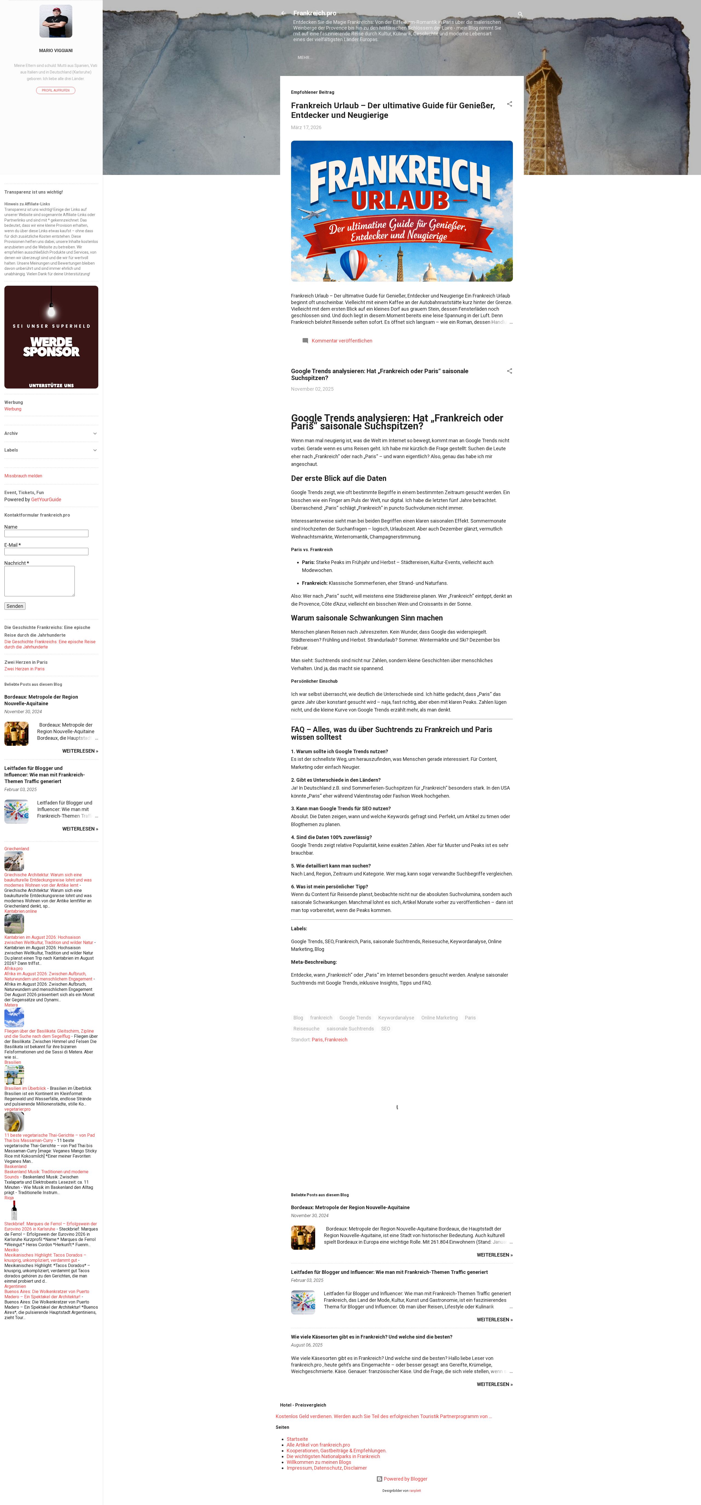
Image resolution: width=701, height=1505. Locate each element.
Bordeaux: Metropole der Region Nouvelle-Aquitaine (350, 1207)
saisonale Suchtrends (350, 1028)
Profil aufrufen (56, 90)
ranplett (415, 1491)
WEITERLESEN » (495, 1255)
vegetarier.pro (17, 1109)
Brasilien (12, 1062)
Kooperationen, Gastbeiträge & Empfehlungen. (337, 1450)
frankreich (321, 1018)
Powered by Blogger (405, 1479)
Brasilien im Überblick (25, 1088)
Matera (11, 1005)
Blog (298, 1018)
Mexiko (11, 1249)
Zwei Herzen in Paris (24, 668)
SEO (385, 1028)
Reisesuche (307, 1028)
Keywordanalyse (396, 1018)
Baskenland (15, 1166)
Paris (470, 1018)
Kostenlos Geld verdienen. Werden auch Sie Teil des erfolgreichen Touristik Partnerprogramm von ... (384, 1416)
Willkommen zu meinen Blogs (319, 1462)
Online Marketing (439, 1018)
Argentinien (15, 1286)
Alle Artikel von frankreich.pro (318, 1445)
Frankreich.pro (315, 13)
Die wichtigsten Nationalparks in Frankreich (333, 1456)
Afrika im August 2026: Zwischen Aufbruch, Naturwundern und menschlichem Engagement (48, 976)
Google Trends (355, 1018)
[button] (509, 105)
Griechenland (16, 848)
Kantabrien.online (20, 911)
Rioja (9, 1197)
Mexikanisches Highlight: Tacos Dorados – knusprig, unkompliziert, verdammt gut (45, 1257)
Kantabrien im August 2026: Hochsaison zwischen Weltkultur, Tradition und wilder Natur (48, 940)
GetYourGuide (46, 499)
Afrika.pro (13, 968)
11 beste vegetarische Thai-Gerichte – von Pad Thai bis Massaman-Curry (49, 1138)
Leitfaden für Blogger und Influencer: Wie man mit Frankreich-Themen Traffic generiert (389, 1272)
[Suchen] (520, 15)
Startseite (297, 1439)
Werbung (12, 409)
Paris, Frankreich (329, 1039)
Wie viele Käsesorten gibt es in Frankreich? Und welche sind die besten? (371, 1337)
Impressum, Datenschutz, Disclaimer (327, 1468)
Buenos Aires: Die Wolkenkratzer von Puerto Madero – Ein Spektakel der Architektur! (46, 1294)
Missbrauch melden (23, 475)
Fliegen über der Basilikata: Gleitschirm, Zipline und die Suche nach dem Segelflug (49, 1033)
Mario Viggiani (56, 50)
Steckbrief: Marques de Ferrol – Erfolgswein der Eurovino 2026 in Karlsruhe (50, 1226)
